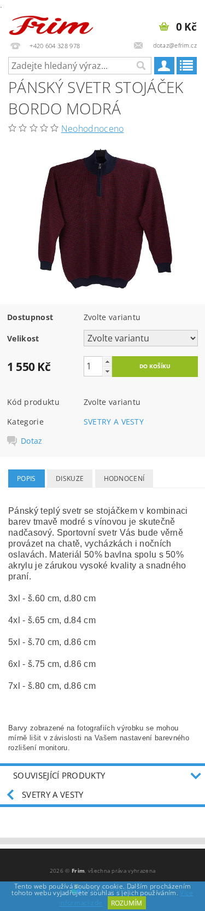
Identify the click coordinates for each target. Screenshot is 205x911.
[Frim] (51, 23)
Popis (26, 478)
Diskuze (70, 478)
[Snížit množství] (107, 371)
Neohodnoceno (92, 129)
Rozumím (126, 903)
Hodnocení (124, 478)
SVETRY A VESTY (114, 421)
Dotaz (32, 441)
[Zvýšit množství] (107, 361)
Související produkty (59, 775)
